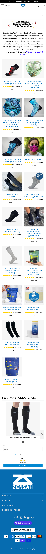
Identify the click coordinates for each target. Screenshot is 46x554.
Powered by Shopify (28, 549)
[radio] (23, 442)
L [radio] (25, 454)
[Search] (38, 5)
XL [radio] (30, 454)
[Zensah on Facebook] (17, 518)
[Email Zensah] (13, 518)
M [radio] (20, 454)
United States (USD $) (21, 530)
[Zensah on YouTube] (32, 518)
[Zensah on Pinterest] (24, 518)
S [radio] (15, 454)
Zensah (19, 549)
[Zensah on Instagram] (21, 518)
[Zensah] (23, 5)
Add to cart (23, 465)
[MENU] (1, 5)
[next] (42, 434)
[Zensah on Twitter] (28, 518)
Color (5, 446)
